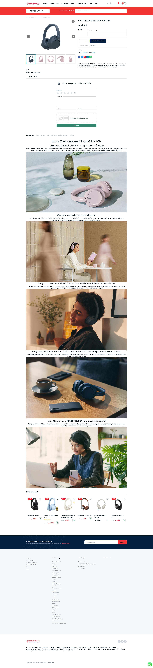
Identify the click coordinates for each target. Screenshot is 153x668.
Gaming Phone (112, 647)
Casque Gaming (55, 575)
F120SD (81, 647)
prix (75, 649)
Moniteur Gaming (56, 601)
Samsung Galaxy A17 (113, 649)
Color (79, 29)
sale (99, 649)
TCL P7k (34, 651)
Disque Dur (54, 586)
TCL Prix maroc (41, 651)
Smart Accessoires (56, 614)
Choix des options (57, 522)
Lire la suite (73, 520)
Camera (39, 647)
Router (53, 612)
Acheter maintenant (98, 41)
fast (90, 647)
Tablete (122, 649)
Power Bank (55, 605)
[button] (73, 36)
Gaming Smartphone (31, 649)
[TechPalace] (33, 3)
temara (66, 651)
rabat (84, 649)
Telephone (59, 651)
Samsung (104, 649)
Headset (32, 17)
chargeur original (66, 647)
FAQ (96, 3)
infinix (39, 649)
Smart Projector (56, 616)
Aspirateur (54, 566)
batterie (34, 647)
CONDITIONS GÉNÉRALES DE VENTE (86, 564)
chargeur (58, 647)
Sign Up (122, 542)
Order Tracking (81, 568)
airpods (28, 647)
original (62, 649)
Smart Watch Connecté (67, 3)
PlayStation (54, 603)
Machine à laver (55, 594)
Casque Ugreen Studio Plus (85, 515)
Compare (93, 45)
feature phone (103, 647)
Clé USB (54, 579)
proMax (80, 649)
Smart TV (45, 3)
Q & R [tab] (72, 135)
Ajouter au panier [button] (40, 518)
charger (52, 647)
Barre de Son (55, 568)
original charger (69, 649)
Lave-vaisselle (55, 592)
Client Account (81, 561)
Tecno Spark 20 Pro (51, 651)
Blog (91, 3)
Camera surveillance (56, 570)
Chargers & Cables (56, 577)
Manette (54, 596)
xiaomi (70, 651)
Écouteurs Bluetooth (82, 3)
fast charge (96, 647)
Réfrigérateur (55, 607)
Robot (53, 610)
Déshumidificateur (56, 583)
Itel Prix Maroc (54, 649)
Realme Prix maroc (92, 649)
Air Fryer (54, 564)
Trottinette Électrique (57, 561)
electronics (74, 647)
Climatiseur (54, 581)
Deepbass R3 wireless (33, 515)
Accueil (28, 17)
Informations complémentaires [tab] (57, 135)
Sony (93, 52)
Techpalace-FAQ (81, 566)
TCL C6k (28, 651)
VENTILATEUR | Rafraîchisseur (59, 623)
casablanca (45, 647)
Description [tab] (30, 135)
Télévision (54, 621)
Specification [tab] (40, 135)
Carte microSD (55, 572)
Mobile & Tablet (55, 3)
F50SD (86, 647)
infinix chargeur (46, 649)
